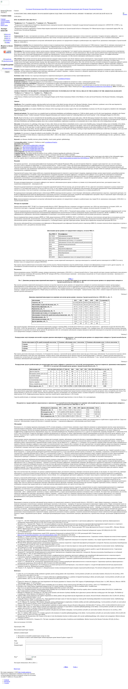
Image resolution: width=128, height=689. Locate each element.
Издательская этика (38, 9)
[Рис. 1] (70, 278)
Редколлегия (66, 9)
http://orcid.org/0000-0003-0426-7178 (33, 150)
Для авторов (92, 9)
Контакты (99, 9)
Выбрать (3, 10)
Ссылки (6, 683)
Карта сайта (4, 25)
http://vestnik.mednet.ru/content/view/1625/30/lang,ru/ (97, 86)
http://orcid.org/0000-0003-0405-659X (33, 148)
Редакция (85, 9)
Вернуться (17, 669)
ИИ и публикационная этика (53, 9)
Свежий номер (5, 20)
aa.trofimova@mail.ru (64, 78)
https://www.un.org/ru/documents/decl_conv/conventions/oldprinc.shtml (37, 535)
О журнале (29, 9)
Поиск (3, 23)
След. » (75, 667)
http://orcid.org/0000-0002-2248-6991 (34, 145)
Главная (3, 19)
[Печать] (125, 13)
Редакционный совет (76, 9)
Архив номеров (5, 22)
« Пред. (66, 667)
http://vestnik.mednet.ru (24, 672)
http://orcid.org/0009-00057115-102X (33, 147)
